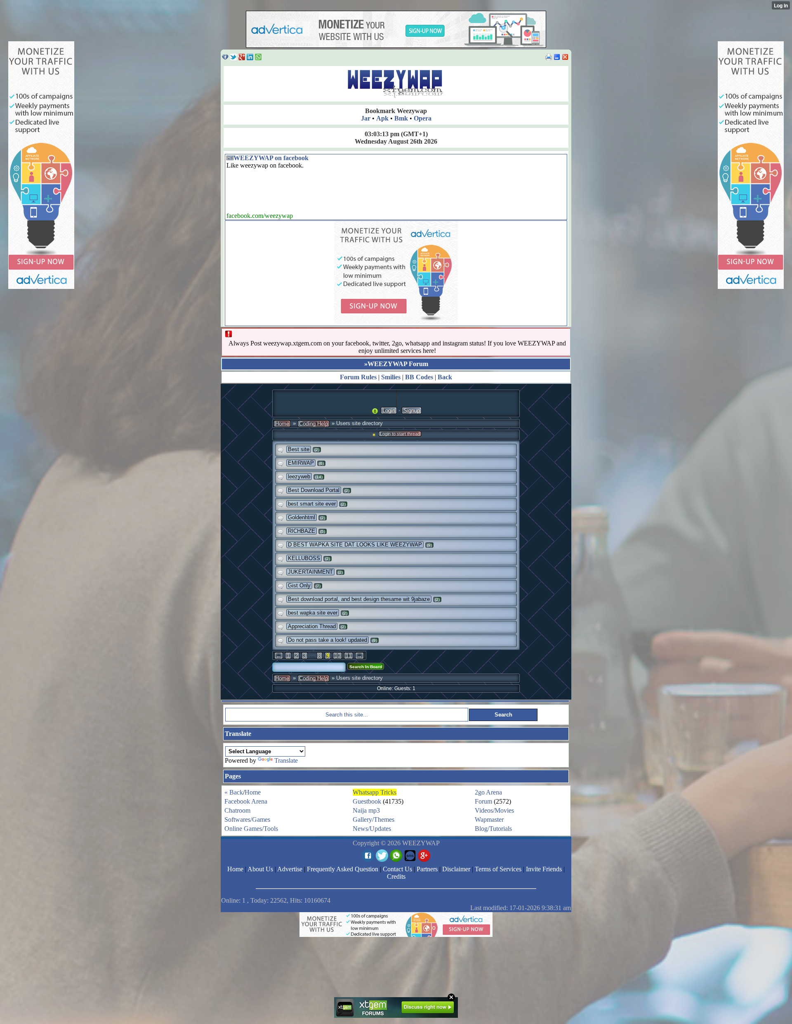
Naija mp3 (366, 810)
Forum (483, 801)
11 (348, 656)
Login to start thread (400, 433)
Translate (286, 760)
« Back (233, 792)
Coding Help (313, 424)
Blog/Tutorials (493, 828)
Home (282, 424)
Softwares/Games (247, 819)
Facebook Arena (245, 801)
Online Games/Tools (251, 828)
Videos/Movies (494, 810)
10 (337, 656)
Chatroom (237, 810)
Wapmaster (489, 819)
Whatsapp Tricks (374, 792)
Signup (411, 410)
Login (388, 410)
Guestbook (367, 801)
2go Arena (488, 792)
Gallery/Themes (373, 819)
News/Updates (372, 828)
